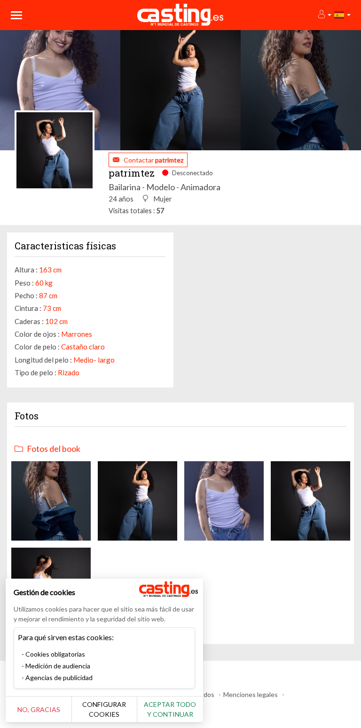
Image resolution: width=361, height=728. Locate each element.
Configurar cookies (104, 709)
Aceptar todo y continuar (170, 709)
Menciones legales (250, 694)
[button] (324, 14)
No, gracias (38, 709)
